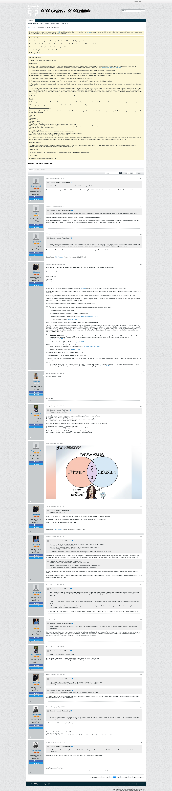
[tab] (31, 170)
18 (135, 777)
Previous (94, 777)
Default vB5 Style (34, 784)
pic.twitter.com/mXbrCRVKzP (89, 316)
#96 (141, 406)
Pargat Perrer (35, 214)
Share (37, 196)
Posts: (34, 194)
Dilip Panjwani (36, 186)
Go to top (140, 784)
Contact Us (131, 784)
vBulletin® (135, 788)
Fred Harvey (36, 381)
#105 (140, 742)
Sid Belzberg (36, 272)
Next (140, 777)
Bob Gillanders (36, 413)
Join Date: (33, 191)
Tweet (37, 199)
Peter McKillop (36, 714)
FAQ (42, 23)
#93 (141, 234)
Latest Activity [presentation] (40, 170)
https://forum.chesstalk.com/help (111, 67)
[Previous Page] (134, 173)
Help (124, 784)
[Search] (143, 10)
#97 (141, 443)
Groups (47, 23)
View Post (71, 182)
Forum (33, 27)
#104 (140, 707)
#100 (140, 585)
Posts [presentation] (31, 170)
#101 (140, 619)
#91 (141, 178)
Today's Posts (55, 23)
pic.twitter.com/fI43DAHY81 (58, 339)
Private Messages (33, 23)
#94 (141, 264)
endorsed (83, 288)
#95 (141, 373)
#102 (140, 647)
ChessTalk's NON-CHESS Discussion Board (48, 27)
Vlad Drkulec (36, 544)
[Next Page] (135, 173)
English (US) (47, 784)
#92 (141, 206)
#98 (141, 506)
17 (130, 777)
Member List (64, 23)
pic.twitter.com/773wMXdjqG (105, 366)
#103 (140, 675)
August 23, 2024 (72, 319)
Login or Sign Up (138, 1)
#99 (141, 537)
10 (126, 777)
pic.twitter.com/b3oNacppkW (92, 346)
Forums (30, 20)
